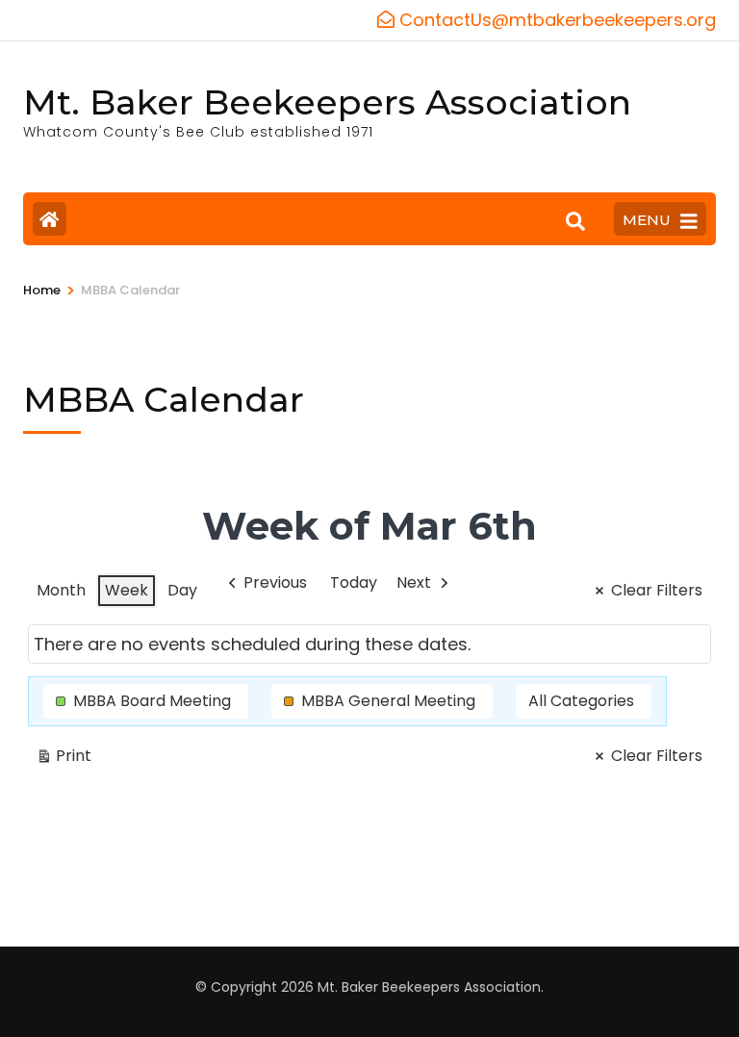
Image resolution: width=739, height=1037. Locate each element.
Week (126, 590)
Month (61, 590)
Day (182, 590)
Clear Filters (656, 590)
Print (63, 759)
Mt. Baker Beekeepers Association (327, 102)
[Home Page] (49, 219)
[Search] (575, 221)
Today (353, 582)
